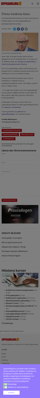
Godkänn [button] (11, 392)
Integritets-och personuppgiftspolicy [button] (16, 381)
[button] (28, 393)
